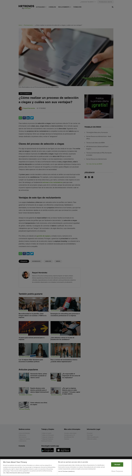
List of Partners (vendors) (66, 471)
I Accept (117, 464)
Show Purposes (117, 471)
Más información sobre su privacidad (17, 472)
